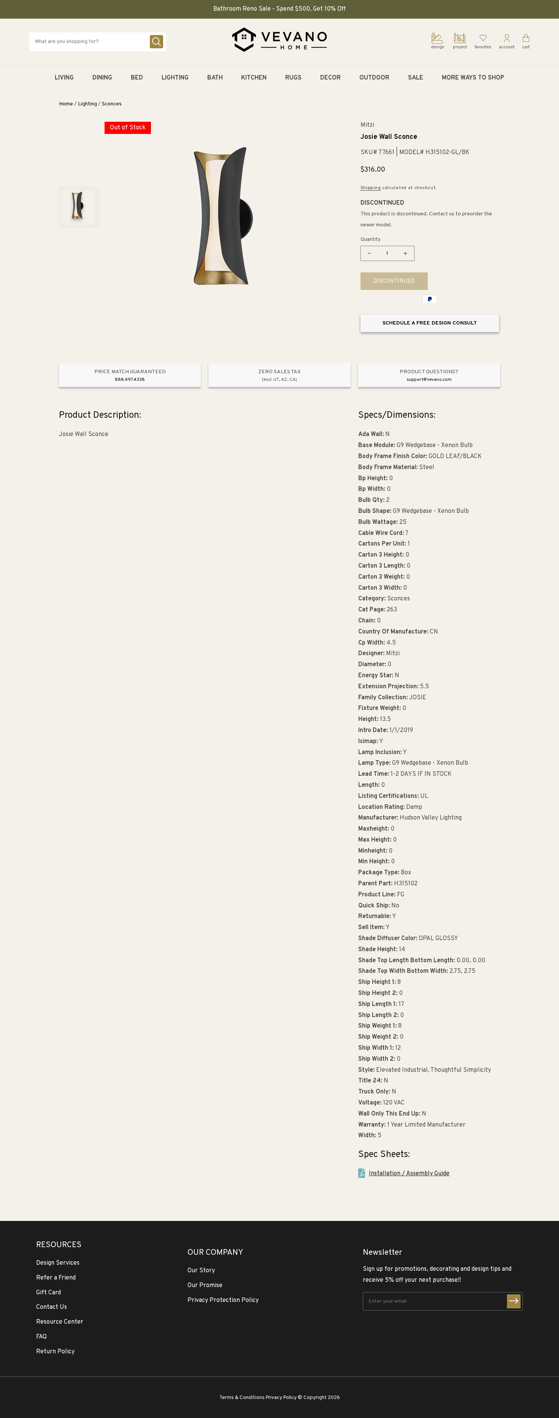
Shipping (370, 188)
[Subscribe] (514, 1301)
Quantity (370, 240)
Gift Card (48, 1293)
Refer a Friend (56, 1278)
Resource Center (59, 1322)
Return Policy (55, 1352)
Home (66, 104)
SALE (415, 78)
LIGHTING (175, 78)
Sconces (112, 104)
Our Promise (204, 1285)
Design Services (57, 1263)
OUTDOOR (374, 78)
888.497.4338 (130, 380)
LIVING (64, 78)
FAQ (41, 1337)
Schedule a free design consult (430, 323)
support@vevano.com (429, 380)
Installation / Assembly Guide (409, 1174)
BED (137, 78)
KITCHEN (254, 78)
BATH (215, 78)
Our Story (201, 1271)
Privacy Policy (281, 1397)
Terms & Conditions (242, 1397)
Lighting (87, 104)
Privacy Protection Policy (223, 1300)
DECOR (330, 78)
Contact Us (51, 1307)
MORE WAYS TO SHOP (473, 78)
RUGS (293, 78)
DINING (102, 78)
